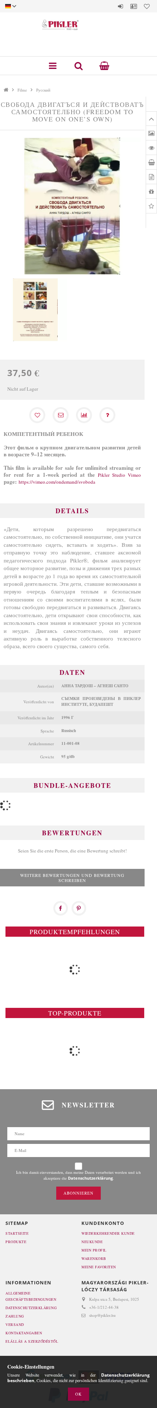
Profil (133, 6)
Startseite (16, 1233)
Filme (22, 90)
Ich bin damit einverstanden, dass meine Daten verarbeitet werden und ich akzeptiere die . (78, 1175)
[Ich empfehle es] (61, 415)
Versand (14, 1324)
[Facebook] (60, 908)
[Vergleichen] (84, 415)
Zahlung (14, 1316)
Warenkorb (93, 1258)
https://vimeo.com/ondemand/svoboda (57, 482)
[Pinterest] (79, 908)
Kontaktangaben (23, 1332)
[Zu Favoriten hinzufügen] (37, 415)
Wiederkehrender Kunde (108, 1233)
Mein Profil (94, 1250)
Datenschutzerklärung (31, 1307)
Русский (43, 90)
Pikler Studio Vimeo (119, 475)
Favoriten (146, 6)
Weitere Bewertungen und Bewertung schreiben (72, 877)
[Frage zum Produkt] (107, 415)
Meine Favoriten (98, 1266)
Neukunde (92, 1241)
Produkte (15, 1241)
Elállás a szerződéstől (31, 1341)
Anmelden (120, 6)
